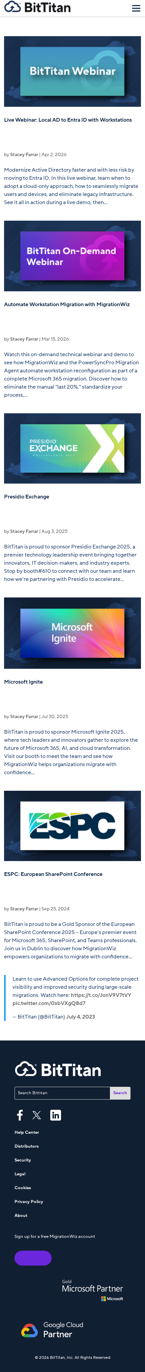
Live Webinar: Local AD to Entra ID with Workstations (68, 120)
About (20, 1215)
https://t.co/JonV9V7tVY (101, 995)
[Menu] (136, 8)
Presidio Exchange (26, 497)
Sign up (33, 1258)
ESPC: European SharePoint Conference (53, 874)
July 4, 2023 (80, 1017)
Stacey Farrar (24, 154)
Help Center (26, 1132)
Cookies (22, 1187)
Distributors (26, 1146)
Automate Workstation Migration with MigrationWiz (67, 304)
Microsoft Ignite (23, 682)
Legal (19, 1174)
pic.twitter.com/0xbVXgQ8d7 (48, 1003)
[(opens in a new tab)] (72, 71)
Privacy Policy (28, 1201)
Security (22, 1160)
